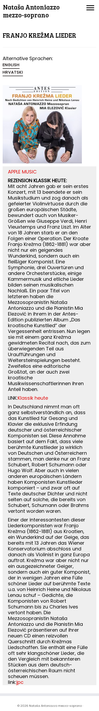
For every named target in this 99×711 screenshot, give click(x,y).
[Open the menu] (90, 8)
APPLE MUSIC (22, 171)
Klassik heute (33, 398)
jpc (19, 682)
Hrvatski (13, 72)
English (11, 64)
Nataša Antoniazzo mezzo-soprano (31, 11)
